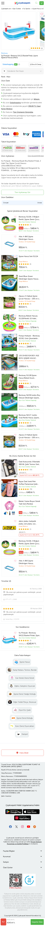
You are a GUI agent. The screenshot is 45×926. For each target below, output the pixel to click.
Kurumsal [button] (6, 856)
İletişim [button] (6, 862)
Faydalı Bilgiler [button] (9, 851)
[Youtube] (28, 826)
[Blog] (34, 826)
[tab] (22, 851)
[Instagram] (22, 826)
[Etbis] (15, 881)
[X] (16, 826)
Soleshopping (8, 64)
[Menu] (3, 3)
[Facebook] (10, 826)
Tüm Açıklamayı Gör (22, 192)
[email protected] (23, 770)
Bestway (4, 53)
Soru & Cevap (36, 64)
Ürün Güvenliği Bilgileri (36, 156)
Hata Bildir (23, 752)
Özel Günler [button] (8, 867)
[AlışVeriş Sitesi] (41, 3)
